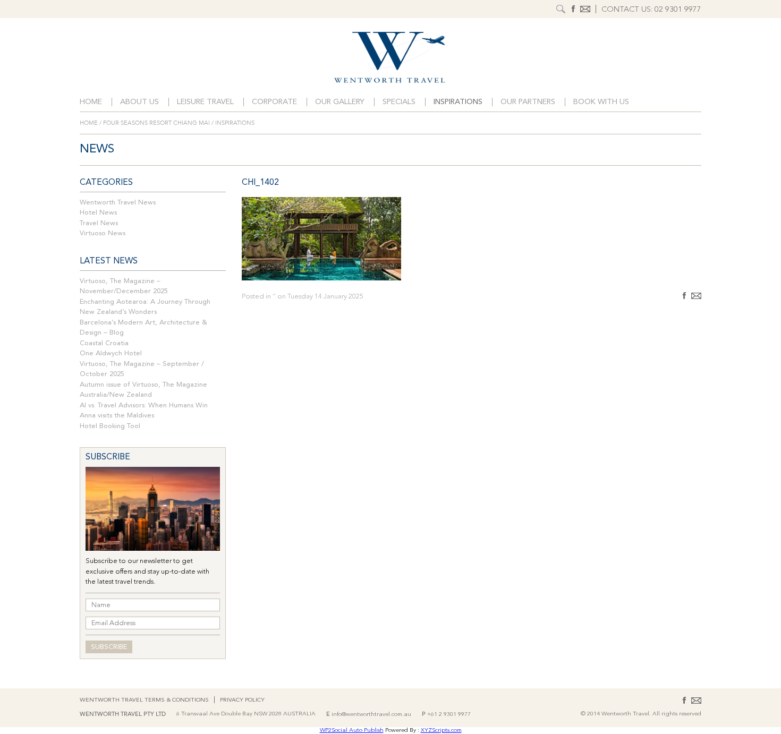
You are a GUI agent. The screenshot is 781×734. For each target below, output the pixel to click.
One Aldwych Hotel (111, 353)
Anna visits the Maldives (117, 415)
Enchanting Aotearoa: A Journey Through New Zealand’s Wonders (145, 307)
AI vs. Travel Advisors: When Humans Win (144, 405)
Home (91, 102)
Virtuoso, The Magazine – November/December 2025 (124, 286)
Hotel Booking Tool (110, 426)
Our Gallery (339, 102)
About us (139, 102)
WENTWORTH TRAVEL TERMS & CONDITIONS (144, 700)
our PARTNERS (527, 102)
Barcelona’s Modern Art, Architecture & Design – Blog (143, 328)
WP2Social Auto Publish (352, 730)
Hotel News (98, 212)
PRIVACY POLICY (242, 700)
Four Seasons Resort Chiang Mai (156, 123)
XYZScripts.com (441, 730)
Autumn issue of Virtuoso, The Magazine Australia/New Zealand (143, 390)
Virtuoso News (102, 233)
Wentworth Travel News (118, 202)
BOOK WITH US (601, 102)
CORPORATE (274, 102)
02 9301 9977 (678, 10)
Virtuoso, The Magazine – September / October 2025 (142, 369)
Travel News (99, 223)
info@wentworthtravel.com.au (371, 715)
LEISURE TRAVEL (205, 102)
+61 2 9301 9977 (449, 715)
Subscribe (109, 647)
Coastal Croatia (104, 343)
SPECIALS (399, 102)
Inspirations (458, 102)
